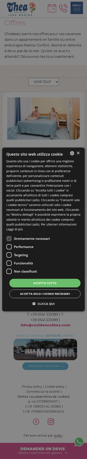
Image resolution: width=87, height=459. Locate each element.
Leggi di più (14, 229)
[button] (44, 303)
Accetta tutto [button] (44, 283)
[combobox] (72, 153)
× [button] (78, 153)
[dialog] (43, 229)
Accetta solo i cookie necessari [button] (45, 294)
